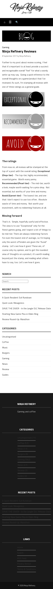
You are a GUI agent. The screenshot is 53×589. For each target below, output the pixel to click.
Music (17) (22, 448)
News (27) (22, 465)
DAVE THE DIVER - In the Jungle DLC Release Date (26, 308)
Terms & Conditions (26, 569)
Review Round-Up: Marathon (16, 319)
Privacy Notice (24, 563)
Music (5, 347)
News (5, 364)
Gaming (5, 47)
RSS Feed (21, 558)
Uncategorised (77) (27, 437)
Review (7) (22, 470)
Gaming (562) (24, 459)
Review (5, 369)
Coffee (5, 342)
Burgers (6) (23, 454)
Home (20, 547)
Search (20, 552)
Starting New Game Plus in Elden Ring (20, 314)
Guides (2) (22, 476)
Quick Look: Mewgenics (13, 303)
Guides (5, 374)
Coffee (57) (23, 443)
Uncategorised (9, 336)
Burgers (6, 353)
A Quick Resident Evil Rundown (17, 297)
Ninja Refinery (29, 585)
